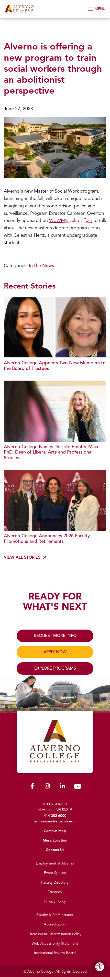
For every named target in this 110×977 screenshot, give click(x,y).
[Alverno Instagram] (47, 787)
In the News (41, 265)
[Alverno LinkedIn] (62, 787)
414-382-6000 (55, 815)
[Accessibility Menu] (99, 966)
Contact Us (55, 850)
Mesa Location (55, 840)
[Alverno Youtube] (77, 787)
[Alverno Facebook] (32, 787)
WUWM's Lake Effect (70, 220)
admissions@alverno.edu (54, 821)
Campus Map (55, 831)
